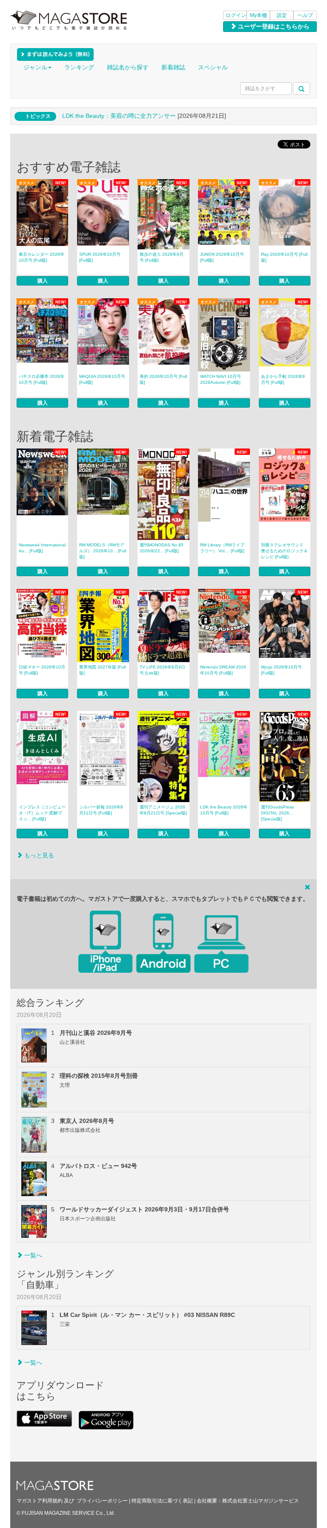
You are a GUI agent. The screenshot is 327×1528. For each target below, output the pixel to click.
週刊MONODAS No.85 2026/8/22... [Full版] (162, 548)
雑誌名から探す (128, 67)
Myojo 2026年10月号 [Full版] (281, 670)
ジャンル (35, 67)
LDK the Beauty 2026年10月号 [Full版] (223, 810)
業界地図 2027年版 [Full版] (102, 670)
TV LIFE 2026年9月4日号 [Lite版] (162, 670)
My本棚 (258, 15)
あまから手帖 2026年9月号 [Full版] (283, 379)
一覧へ (32, 1255)
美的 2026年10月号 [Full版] (163, 379)
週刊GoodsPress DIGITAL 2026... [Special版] (277, 813)
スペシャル (213, 67)
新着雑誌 (173, 67)
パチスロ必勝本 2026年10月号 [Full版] (41, 379)
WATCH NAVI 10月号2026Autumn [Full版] (220, 379)
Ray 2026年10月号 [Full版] (284, 257)
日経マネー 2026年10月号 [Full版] (42, 670)
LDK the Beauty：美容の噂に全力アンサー (119, 115)
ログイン (236, 15)
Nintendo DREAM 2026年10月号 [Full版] (223, 670)
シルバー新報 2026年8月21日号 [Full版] (101, 810)
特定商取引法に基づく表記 (162, 1501)
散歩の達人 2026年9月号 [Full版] (162, 257)
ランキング (79, 67)
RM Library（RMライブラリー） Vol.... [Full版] (222, 548)
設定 (282, 15)
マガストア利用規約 (40, 1501)
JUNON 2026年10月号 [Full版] (222, 257)
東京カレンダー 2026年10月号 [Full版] (41, 257)
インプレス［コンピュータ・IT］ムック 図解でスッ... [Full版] (42, 813)
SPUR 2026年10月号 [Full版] (99, 257)
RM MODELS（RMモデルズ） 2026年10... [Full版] (102, 551)
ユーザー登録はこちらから (273, 26)
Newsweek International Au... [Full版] (42, 548)
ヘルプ (305, 15)
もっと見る (38, 855)
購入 (42, 281)
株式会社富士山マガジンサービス (260, 1501)
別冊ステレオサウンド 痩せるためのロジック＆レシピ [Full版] (284, 551)
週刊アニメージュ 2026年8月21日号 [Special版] (163, 810)
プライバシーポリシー (102, 1501)
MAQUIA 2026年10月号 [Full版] (102, 379)
